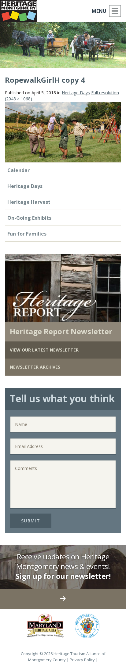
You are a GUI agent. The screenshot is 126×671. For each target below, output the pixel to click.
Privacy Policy (82, 659)
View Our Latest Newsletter (44, 350)
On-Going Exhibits (29, 218)
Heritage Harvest (28, 202)
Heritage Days (76, 93)
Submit (30, 521)
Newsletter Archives (35, 367)
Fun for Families (26, 233)
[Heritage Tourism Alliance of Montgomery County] (21, 10)
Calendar (18, 170)
